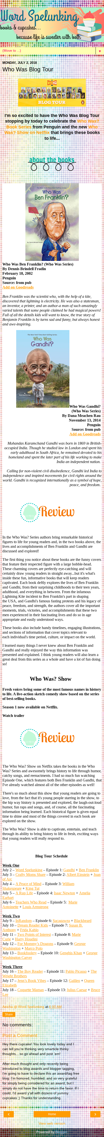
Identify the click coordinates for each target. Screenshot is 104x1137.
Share (9, 1014)
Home (52, 1114)
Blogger (61, 1132)
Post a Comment (19, 1035)
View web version (52, 1123)
